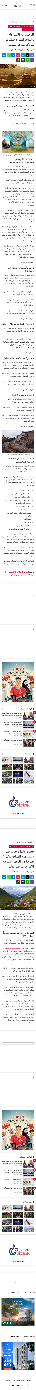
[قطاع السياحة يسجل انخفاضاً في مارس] (28, 743)
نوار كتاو (30, 50)
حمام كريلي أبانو (25, 339)
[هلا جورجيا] (18, 5)
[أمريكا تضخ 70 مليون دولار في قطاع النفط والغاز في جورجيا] (28, 725)
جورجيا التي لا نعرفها (14, 26)
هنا (22, 262)
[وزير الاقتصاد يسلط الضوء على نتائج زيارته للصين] (18, 780)
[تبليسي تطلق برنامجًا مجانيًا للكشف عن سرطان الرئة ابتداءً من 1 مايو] (29, 774)
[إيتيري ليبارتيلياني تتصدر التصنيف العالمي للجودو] (18, 774)
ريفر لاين (18, 1340)
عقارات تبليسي (18, 1296)
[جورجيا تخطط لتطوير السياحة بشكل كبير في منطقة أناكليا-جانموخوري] (29, 780)
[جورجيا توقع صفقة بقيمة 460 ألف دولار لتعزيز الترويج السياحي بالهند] (7, 774)
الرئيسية (30, 22)
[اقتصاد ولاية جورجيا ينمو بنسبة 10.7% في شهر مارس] (28, 734)
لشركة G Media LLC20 (11, 1380)
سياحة (25, 22)
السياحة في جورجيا (17, 22)
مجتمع (25, 29)
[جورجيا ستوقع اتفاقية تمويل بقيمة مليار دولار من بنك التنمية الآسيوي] (28, 716)
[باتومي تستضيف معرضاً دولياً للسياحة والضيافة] (18, 767)
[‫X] (28, 55)
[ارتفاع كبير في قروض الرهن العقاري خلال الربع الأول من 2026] (7, 780)
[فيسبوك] (32, 55)
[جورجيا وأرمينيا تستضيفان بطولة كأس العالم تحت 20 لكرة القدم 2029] (7, 767)
